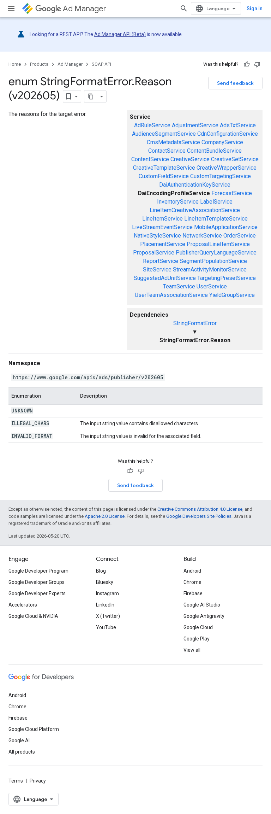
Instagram (107, 593)
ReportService (160, 261)
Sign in (255, 8)
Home (14, 64)
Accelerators (22, 605)
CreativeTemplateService (164, 167)
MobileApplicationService (226, 227)
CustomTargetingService (220, 176)
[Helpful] (246, 64)
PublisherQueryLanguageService (216, 252)
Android (192, 571)
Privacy (38, 781)
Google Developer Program (38, 571)
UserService (212, 286)
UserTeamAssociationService (171, 295)
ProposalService (153, 252)
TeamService (179, 286)
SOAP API (101, 64)
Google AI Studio (201, 605)
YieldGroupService (232, 295)
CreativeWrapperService (227, 167)
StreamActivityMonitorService (210, 269)
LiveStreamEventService (162, 227)
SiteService (157, 269)
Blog (101, 571)
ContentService (150, 159)
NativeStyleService (157, 235)
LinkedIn (105, 605)
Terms (15, 781)
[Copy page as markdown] (90, 96)
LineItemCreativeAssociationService (195, 210)
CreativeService (190, 159)
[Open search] (184, 8)
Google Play (196, 639)
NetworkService (202, 235)
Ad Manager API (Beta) (120, 34)
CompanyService (222, 142)
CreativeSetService (235, 159)
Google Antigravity (203, 616)
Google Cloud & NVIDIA (33, 616)
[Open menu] (11, 8)
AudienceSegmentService (164, 133)
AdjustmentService (195, 125)
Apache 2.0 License (105, 516)
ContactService (167, 150)
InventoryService (178, 201)
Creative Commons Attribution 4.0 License (199, 509)
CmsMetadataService (173, 142)
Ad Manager (84, 8)
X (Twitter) (108, 616)
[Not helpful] (257, 64)
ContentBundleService (214, 150)
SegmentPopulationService (213, 261)
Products (39, 64)
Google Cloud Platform (33, 729)
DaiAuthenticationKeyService (194, 184)
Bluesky (104, 582)
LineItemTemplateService (216, 218)
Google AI (19, 740)
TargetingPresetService (226, 278)
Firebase (193, 593)
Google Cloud (198, 627)
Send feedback (235, 83)
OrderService (239, 235)
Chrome (192, 582)
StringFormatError (195, 323)
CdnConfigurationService (227, 133)
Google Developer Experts (37, 593)
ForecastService (231, 193)
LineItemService (162, 218)
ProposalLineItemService (218, 244)
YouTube (106, 627)
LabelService (216, 201)
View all (191, 650)
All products (21, 752)
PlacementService (162, 244)
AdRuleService (152, 125)
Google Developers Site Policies (198, 516)
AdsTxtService (238, 125)
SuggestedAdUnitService (165, 278)
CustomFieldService (164, 176)
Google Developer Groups (36, 582)
